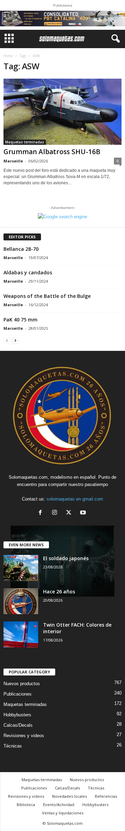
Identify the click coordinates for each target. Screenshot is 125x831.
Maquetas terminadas (24, 142)
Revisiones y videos (23, 735)
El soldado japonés (66, 558)
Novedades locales (69, 796)
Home (8, 55)
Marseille (13, 160)
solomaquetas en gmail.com (75, 499)
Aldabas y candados (27, 272)
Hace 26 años (59, 591)
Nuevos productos (21, 683)
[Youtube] (83, 513)
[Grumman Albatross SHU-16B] (62, 112)
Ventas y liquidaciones (62, 812)
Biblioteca (26, 804)
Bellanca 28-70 (21, 249)
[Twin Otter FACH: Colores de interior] (20, 634)
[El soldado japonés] (20, 568)
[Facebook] (42, 513)
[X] (70, 513)
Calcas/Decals (18, 725)
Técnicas (12, 746)
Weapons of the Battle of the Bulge (47, 296)
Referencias (106, 796)
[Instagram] (56, 513)
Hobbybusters (17, 714)
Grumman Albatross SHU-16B (51, 151)
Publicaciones (17, 694)
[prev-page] (6, 340)
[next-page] (15, 340)
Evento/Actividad (58, 804)
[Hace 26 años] (20, 601)
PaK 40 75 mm (20, 319)
